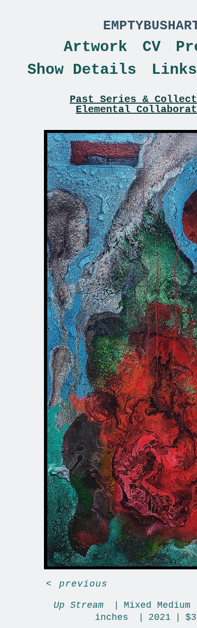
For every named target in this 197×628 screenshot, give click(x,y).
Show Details (81, 69)
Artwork (95, 47)
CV (151, 47)
